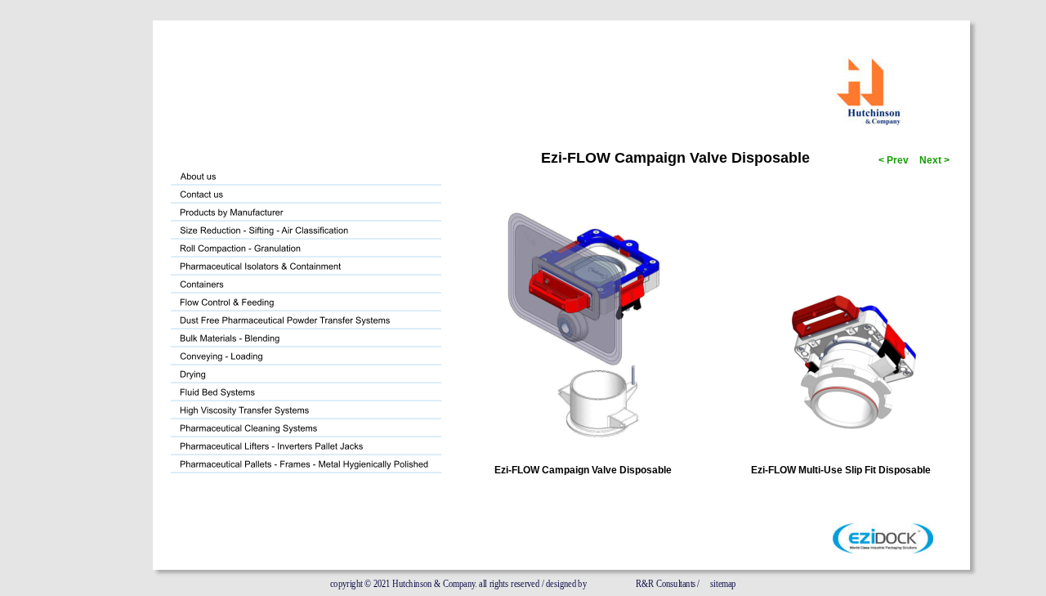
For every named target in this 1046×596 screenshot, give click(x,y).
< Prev (892, 160)
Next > (933, 160)
